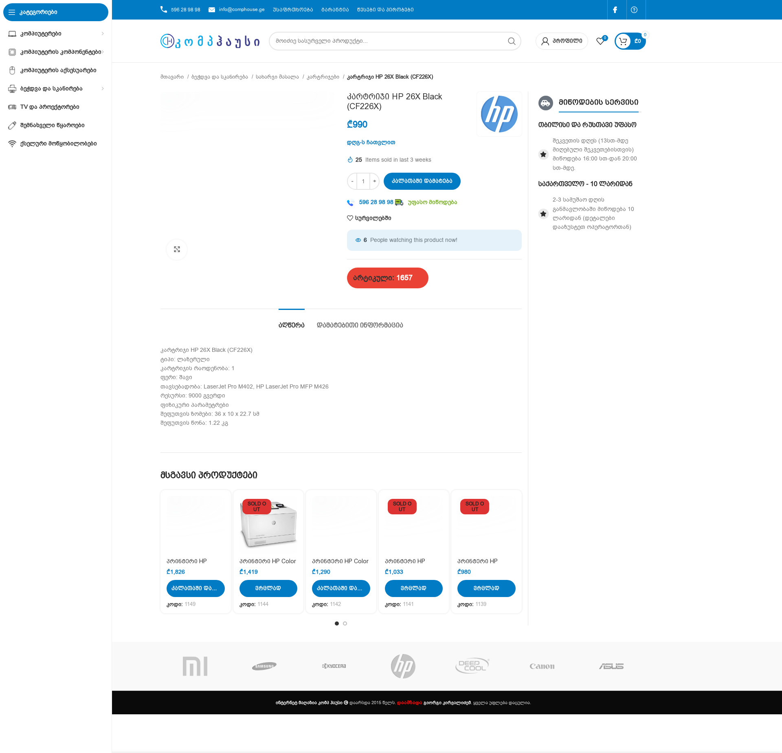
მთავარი (172, 77)
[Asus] (611, 666)
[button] (196, 588)
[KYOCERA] (334, 666)
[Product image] (196, 525)
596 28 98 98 (185, 10)
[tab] (292, 321)
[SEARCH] (512, 41)
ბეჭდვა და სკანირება (220, 77)
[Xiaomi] (195, 666)
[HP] (403, 666)
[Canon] (541, 666)
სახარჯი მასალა (278, 77)
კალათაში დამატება (422, 181)
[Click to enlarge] (177, 249)
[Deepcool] (472, 666)
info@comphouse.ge (242, 9)
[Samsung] (264, 666)
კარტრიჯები (324, 77)
